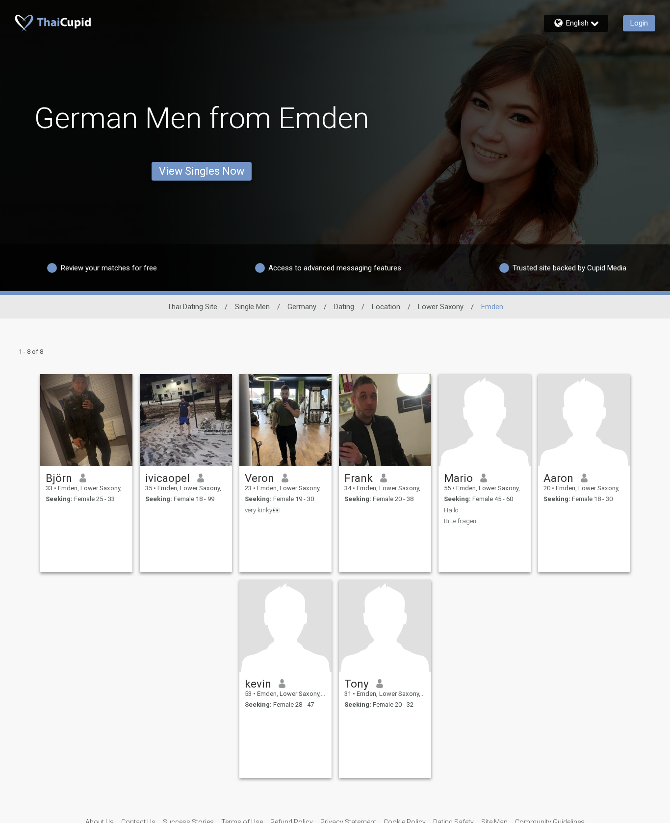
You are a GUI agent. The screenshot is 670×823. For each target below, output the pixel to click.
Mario (458, 478)
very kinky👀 (262, 510)
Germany (301, 306)
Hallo (451, 510)
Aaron (558, 478)
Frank (358, 478)
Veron (259, 478)
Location (386, 306)
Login (639, 23)
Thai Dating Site (192, 306)
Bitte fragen (460, 521)
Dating (344, 306)
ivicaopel (167, 478)
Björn (59, 478)
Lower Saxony (441, 306)
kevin (258, 683)
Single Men (252, 306)
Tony (356, 683)
